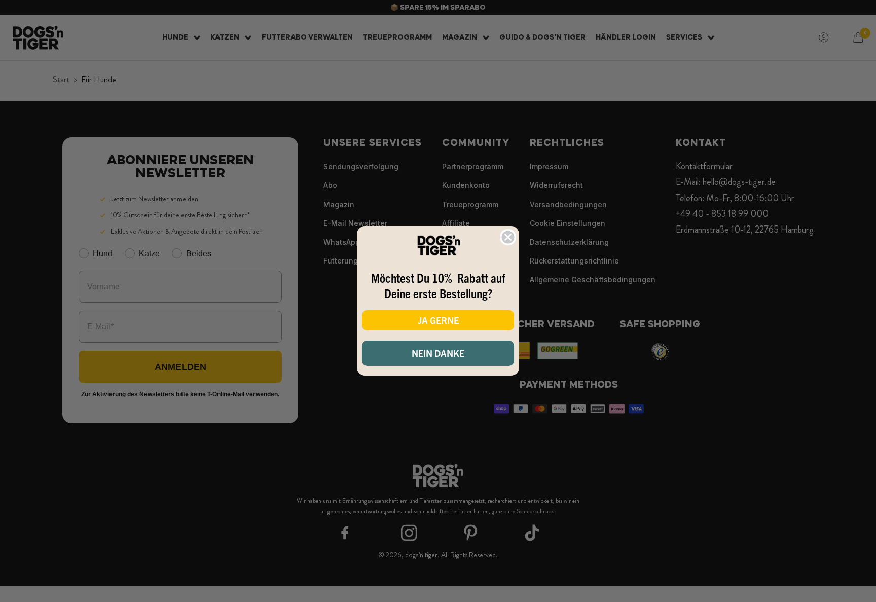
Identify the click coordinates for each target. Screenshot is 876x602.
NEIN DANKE (438, 353)
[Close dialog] (508, 237)
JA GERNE (438, 320)
